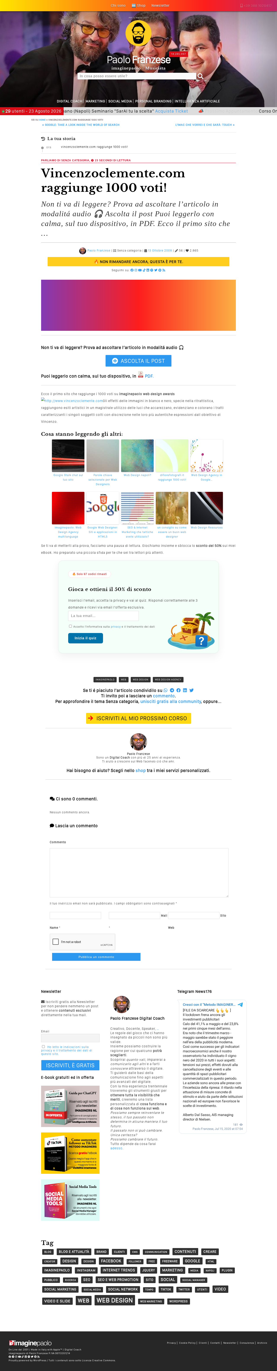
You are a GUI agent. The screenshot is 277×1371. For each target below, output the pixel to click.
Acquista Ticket (141, 111)
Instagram (86, 1270)
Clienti (203, 1343)
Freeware (170, 1261)
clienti (119, 1251)
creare (210, 1252)
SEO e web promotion (118, 1279)
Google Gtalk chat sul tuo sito (68, 477)
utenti (202, 1289)
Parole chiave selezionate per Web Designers (103, 479)
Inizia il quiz (86, 638)
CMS (135, 1251)
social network (123, 1289)
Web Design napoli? (137, 475)
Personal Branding (153, 101)
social (168, 1279)
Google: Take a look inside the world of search (81, 124)
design (69, 1261)
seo (86, 1279)
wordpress (178, 1301)
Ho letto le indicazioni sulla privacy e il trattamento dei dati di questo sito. (66, 1050)
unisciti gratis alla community (170, 701)
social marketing (60, 1289)
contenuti (185, 1251)
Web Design (140, 679)
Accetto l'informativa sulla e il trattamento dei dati (113, 626)
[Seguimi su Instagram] (136, 270)
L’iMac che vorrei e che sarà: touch (205, 124)
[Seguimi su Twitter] (156, 270)
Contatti (215, 1343)
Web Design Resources (207, 527)
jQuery (148, 1270)
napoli (210, 1270)
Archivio (262, 1343)
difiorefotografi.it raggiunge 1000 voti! (172, 477)
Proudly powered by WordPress (27, 1360)
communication (156, 1251)
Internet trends (119, 1270)
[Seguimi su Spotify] (151, 270)
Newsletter (230, 1343)
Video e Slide (57, 1301)
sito (149, 1280)
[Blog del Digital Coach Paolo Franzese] (138, 45)
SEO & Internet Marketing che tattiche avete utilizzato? (137, 532)
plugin (227, 1270)
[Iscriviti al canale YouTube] (140, 270)
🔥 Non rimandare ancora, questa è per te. (138, 261)
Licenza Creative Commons (98, 1360)
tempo (149, 1289)
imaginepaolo (105, 679)
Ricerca (70, 1280)
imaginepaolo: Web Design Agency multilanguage (68, 532)
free (152, 1261)
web (123, 679)
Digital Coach (69, 101)
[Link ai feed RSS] (164, 270)
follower (135, 1261)
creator (49, 1261)
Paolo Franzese (98, 250)
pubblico (51, 1280)
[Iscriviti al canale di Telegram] (13, 1356)
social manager (193, 1280)
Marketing (95, 101)
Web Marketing (151, 1301)
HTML (211, 1261)
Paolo (139, 59)
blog (48, 1251)
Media (194, 1270)
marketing (172, 1270)
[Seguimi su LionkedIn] (148, 270)
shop (141, 770)
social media (92, 1289)
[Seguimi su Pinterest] (160, 270)
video (220, 1289)
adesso (116, 1148)
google (192, 1261)
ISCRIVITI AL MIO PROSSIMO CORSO (142, 718)
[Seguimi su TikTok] (144, 270)
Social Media (120, 101)
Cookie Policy (187, 1343)
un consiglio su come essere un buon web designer (172, 532)
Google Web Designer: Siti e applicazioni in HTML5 (102, 532)
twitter (184, 1289)
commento (164, 695)
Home (42, 119)
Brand (102, 1251)
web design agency (168, 679)
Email (45, 1031)
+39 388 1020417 (258, 6)
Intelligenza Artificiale (197, 101)
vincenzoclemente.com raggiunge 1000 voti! (94, 146)
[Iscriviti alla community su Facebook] (132, 270)
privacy (116, 626)
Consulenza (247, 1343)
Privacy (171, 1343)
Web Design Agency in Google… (206, 477)
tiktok (166, 1289)
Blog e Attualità (74, 1252)
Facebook (111, 1260)
